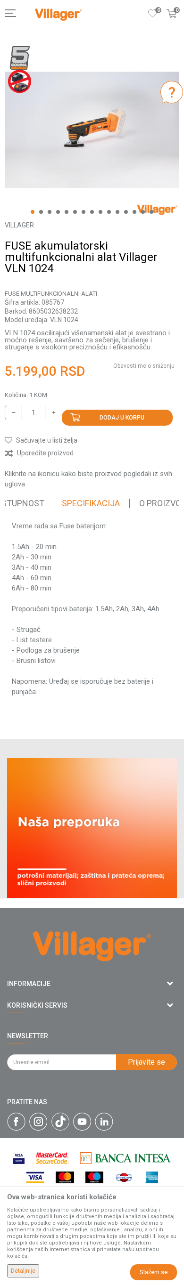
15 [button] (151, 212)
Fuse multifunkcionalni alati (51, 293)
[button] (41, 440)
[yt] (82, 1122)
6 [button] (75, 212)
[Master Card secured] (52, 1158)
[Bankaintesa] (125, 1158)
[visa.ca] (19, 1158)
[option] (92, 130)
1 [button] (32, 212)
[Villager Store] (58, 14)
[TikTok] (60, 1122)
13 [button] (134, 212)
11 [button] (117, 212)
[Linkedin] (104, 1122)
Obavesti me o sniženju (144, 366)
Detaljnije (23, 1271)
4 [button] (58, 212)
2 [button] (41, 212)
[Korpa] (171, 23)
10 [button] (109, 212)
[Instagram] (38, 1122)
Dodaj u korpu (122, 417)
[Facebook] (16, 1122)
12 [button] (126, 212)
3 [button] (49, 212)
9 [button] (100, 212)
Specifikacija (91, 503)
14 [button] (143, 212)
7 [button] (83, 212)
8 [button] (92, 212)
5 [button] (66, 212)
